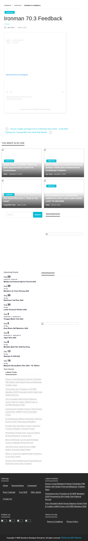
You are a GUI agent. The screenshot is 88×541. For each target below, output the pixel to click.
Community (9, 194)
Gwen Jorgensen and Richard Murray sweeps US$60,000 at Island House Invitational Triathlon (64, 168)
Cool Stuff (23, 492)
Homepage (7, 5)
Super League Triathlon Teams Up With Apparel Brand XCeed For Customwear (20, 168)
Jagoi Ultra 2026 (10, 337)
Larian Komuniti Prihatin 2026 (15, 309)
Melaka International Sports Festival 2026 (20, 281)
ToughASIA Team (9, 205)
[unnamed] (64, 251)
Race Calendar (9, 492)
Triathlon (17, 5)
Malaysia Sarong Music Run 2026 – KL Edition (22, 365)
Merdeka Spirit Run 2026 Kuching (17, 347)
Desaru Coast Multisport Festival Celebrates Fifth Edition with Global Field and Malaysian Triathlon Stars (23, 382)
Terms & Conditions (55, 522)
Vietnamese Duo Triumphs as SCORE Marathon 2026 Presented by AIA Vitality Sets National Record (23, 392)
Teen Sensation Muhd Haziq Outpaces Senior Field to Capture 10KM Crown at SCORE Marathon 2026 (21, 402)
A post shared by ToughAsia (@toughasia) (35, 109)
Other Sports (36, 492)
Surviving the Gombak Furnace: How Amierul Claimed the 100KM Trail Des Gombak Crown (23, 412)
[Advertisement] (59, 304)
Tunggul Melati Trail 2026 (13, 319)
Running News (18, 486)
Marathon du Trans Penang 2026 (16, 291)
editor (5, 174)
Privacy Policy (72, 522)
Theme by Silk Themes (71, 538)
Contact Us (7, 499)
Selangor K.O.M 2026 (12, 356)
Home (5, 486)
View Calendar (9, 369)
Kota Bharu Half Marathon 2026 (16, 328)
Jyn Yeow (11, 27)
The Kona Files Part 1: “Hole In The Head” (20, 199)
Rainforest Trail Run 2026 (13, 300)
